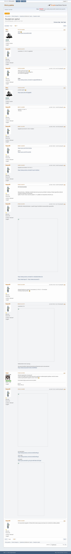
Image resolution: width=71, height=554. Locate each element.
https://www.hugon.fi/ (22, 279)
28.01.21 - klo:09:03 (21, 107)
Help (56, 552)
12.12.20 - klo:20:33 (21, 68)
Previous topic (57, 22)
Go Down (7, 25)
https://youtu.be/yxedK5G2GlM (24, 33)
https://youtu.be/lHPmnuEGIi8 (24, 152)
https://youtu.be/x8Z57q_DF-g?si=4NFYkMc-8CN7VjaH (29, 460)
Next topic (63, 22)
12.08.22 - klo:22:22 (21, 165)
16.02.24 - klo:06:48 (21, 389)
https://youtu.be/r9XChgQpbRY (24, 92)
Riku (7, 29)
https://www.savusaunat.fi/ (33, 279)
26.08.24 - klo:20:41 (21, 520)
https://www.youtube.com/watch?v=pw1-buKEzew (28, 170)
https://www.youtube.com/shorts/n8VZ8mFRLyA (28, 452)
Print (65, 25)
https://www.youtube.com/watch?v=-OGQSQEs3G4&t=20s (30, 276)
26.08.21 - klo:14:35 (21, 126)
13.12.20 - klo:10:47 (21, 87)
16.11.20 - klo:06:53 (21, 29)
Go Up (6, 539)
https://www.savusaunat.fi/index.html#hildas (27, 367)
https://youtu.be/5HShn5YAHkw (25, 148)
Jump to (48, 544)
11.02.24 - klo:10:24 (21, 372)
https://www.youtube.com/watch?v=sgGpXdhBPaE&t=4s (30, 79)
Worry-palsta (9, 5)
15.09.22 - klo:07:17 (21, 184)
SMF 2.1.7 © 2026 (7, 552)
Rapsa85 (8, 49)
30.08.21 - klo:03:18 (21, 145)
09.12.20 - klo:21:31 (21, 48)
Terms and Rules (60, 552)
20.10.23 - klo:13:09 (21, 284)
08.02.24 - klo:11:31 (21, 303)
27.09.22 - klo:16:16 (21, 203)
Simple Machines (13, 552)
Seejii (31, 16)
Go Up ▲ (65, 552)
